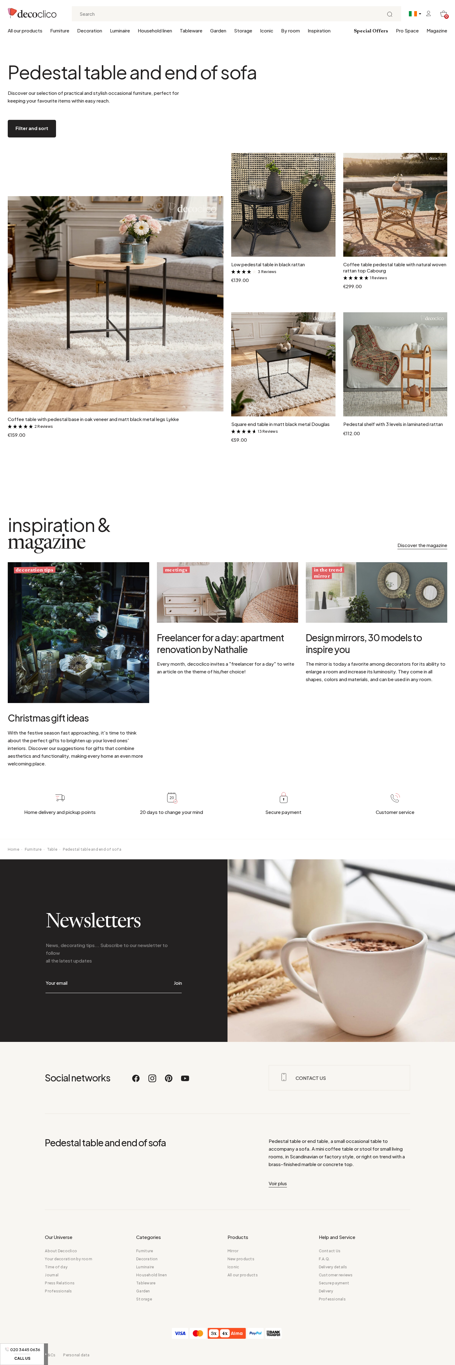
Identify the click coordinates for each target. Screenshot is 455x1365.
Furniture (59, 30)
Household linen (155, 30)
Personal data (76, 1355)
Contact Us (329, 1251)
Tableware (191, 30)
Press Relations (60, 1283)
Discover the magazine (422, 545)
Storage (243, 30)
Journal (51, 1275)
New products (241, 1259)
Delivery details (333, 1267)
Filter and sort (31, 128)
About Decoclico (61, 1251)
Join (178, 983)
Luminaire (120, 30)
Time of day (56, 1267)
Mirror (233, 1251)
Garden (218, 30)
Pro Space (407, 30)
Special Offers (371, 31)
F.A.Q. (324, 1259)
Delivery (326, 1291)
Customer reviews (336, 1275)
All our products (25, 30)
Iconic (266, 30)
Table (52, 849)
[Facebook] (136, 1081)
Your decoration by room (68, 1259)
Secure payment (334, 1283)
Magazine (437, 30)
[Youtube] (185, 1081)
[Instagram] (152, 1081)
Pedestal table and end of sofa (92, 849)
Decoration (89, 30)
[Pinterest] (169, 1081)
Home (13, 849)
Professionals (58, 1291)
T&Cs (50, 1355)
